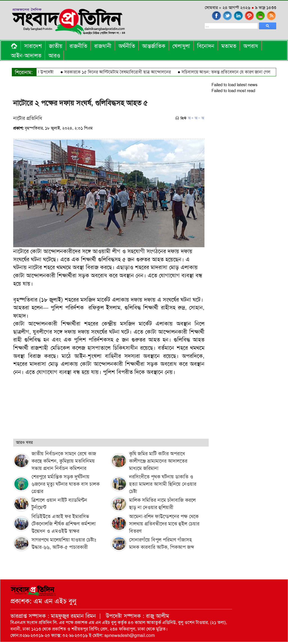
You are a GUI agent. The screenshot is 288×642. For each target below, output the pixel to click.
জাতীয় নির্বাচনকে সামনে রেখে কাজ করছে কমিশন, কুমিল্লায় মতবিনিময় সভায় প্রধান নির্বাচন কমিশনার (64, 461)
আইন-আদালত (26, 55)
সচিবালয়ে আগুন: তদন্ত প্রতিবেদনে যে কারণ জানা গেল (216, 72)
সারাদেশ (33, 46)
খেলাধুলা (181, 46)
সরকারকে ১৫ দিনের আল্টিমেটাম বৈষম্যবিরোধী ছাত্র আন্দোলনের (108, 72)
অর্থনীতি (126, 46)
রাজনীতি (78, 46)
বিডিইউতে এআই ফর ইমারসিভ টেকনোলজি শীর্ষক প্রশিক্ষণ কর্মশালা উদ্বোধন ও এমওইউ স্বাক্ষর (64, 523)
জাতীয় (55, 46)
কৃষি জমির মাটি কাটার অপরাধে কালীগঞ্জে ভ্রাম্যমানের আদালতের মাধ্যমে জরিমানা (158, 461)
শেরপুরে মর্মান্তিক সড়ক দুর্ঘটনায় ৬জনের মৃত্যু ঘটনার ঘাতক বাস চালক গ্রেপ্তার (66, 484)
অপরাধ (250, 46)
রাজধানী (102, 46)
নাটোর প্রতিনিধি (27, 118)
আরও (54, 55)
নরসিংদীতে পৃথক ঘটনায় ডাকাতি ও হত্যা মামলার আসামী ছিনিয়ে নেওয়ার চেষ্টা (162, 484)
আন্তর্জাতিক (153, 46)
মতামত (228, 46)
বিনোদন (205, 46)
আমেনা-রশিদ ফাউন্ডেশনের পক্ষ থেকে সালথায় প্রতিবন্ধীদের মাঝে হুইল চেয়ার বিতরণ (164, 523)
